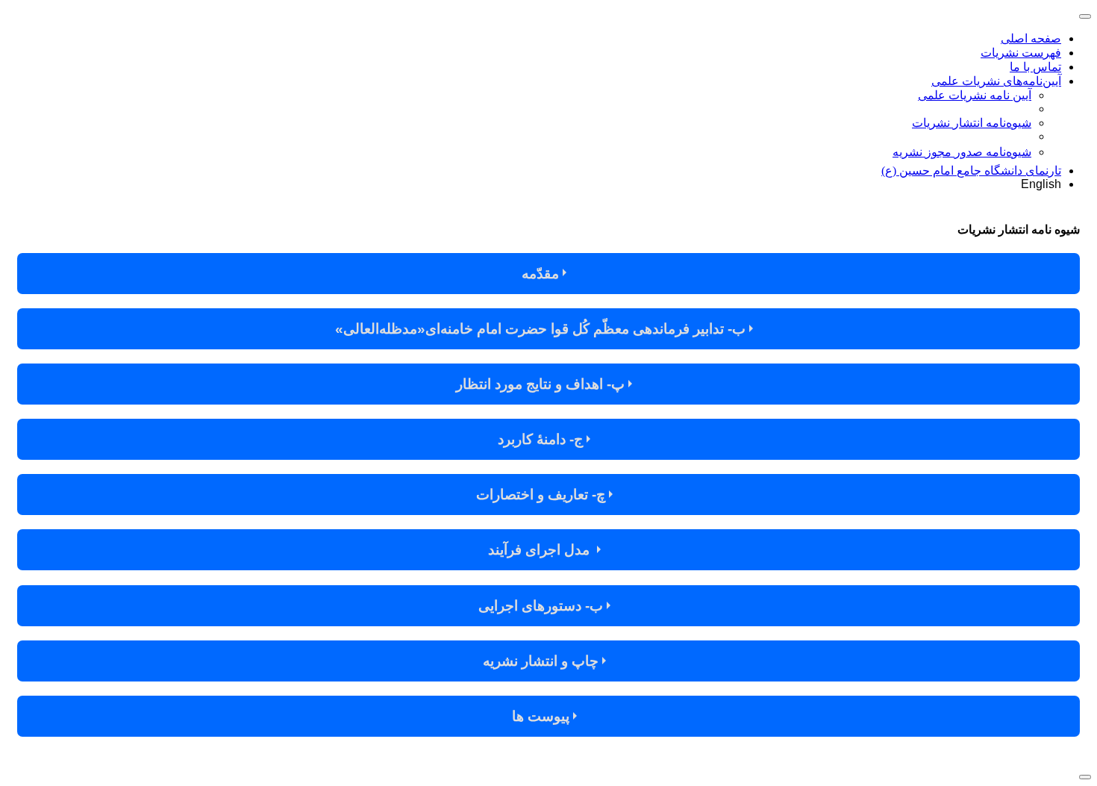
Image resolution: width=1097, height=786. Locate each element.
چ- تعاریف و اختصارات (542, 494)
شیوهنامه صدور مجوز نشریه (962, 152)
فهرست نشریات (1021, 52)
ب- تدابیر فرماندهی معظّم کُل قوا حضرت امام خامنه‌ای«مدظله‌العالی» (542, 329)
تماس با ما (1035, 66)
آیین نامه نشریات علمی (974, 95)
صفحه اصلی (1031, 38)
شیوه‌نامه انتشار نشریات (971, 122)
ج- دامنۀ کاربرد (542, 439)
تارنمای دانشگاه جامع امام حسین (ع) (971, 170)
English (1041, 184)
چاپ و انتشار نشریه (542, 661)
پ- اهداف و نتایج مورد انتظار (542, 384)
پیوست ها (542, 716)
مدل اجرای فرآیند (542, 550)
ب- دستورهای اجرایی (542, 606)
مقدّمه (542, 273)
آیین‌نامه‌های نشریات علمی (996, 81)
